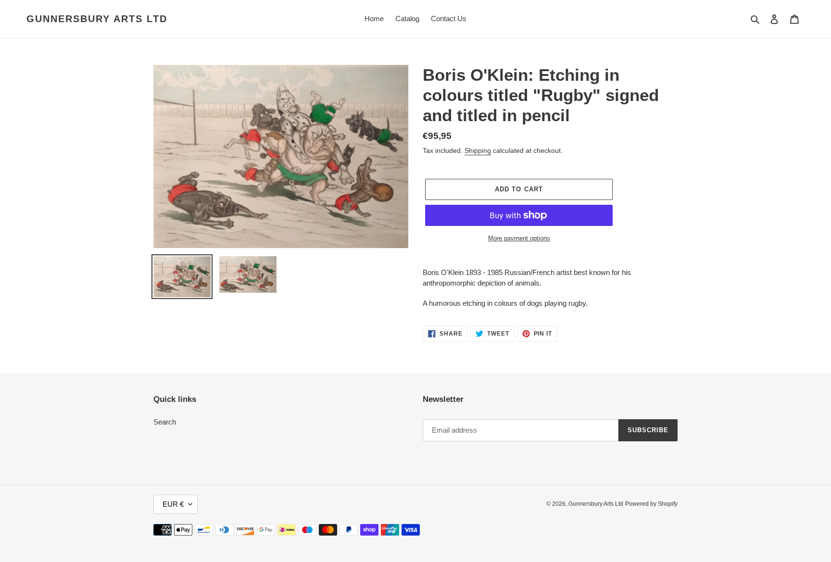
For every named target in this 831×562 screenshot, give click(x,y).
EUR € (173, 504)
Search (164, 422)
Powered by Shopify (651, 503)
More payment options (519, 238)
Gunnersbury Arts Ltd (96, 18)
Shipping (478, 150)
